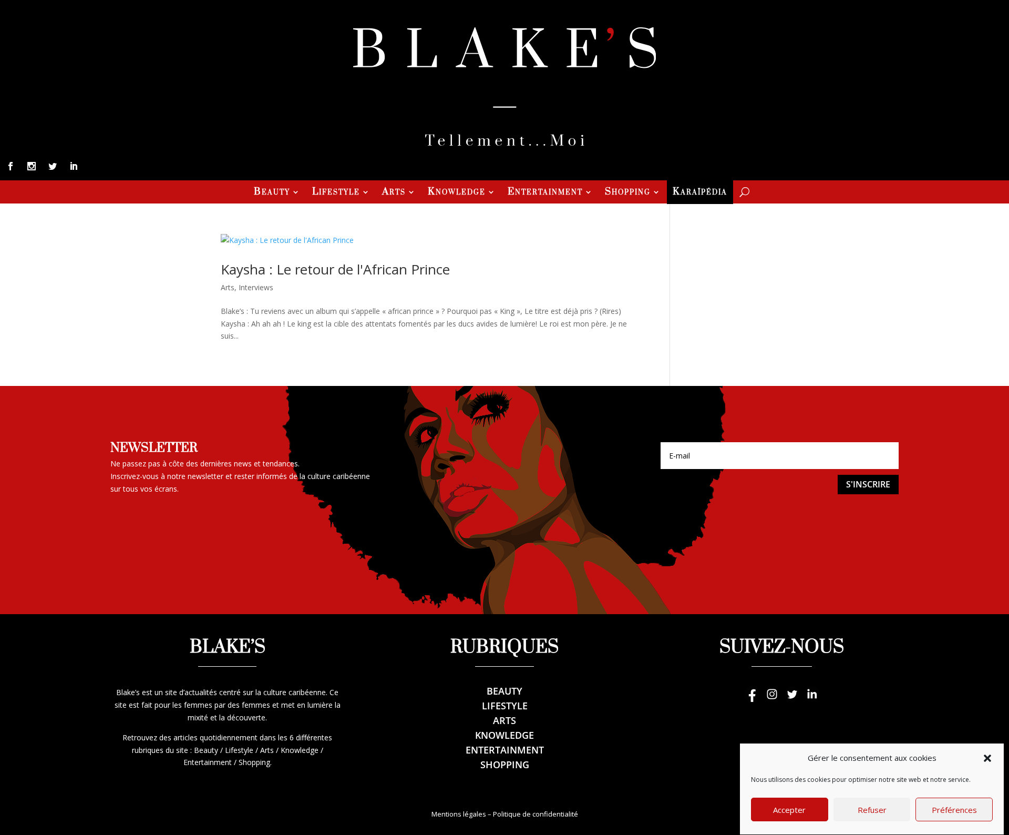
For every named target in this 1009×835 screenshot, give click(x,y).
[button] (987, 758)
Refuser (872, 810)
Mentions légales (458, 814)
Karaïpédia (700, 193)
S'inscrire (868, 484)
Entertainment (545, 193)
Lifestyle (336, 193)
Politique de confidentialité (535, 814)
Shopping (628, 193)
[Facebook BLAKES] (752, 699)
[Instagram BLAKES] (772, 699)
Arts (394, 193)
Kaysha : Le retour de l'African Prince (335, 269)
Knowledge (457, 193)
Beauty (272, 193)
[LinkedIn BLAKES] (812, 699)
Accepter (789, 810)
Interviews (256, 287)
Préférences (954, 810)
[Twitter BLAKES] (792, 699)
